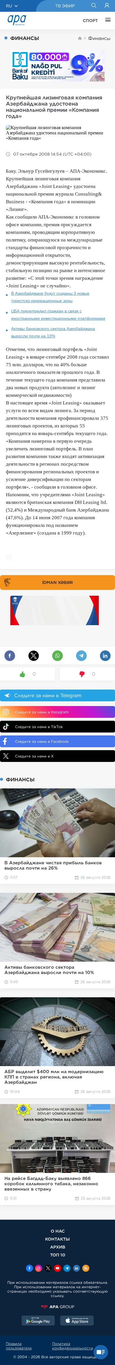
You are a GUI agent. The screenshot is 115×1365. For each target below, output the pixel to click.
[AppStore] (77, 1321)
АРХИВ (57, 1246)
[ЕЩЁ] (106, 21)
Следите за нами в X (34, 756)
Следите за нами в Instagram (41, 712)
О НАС (58, 1231)
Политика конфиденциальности (72, 1345)
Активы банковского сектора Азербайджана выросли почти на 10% (53, 332)
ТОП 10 (57, 1254)
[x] (48, 1269)
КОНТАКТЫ (57, 1238)
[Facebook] (29, 1269)
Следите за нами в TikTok (39, 727)
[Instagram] (38, 1269)
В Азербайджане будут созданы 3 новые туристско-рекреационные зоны (50, 297)
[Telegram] (66, 1269)
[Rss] (85, 1269)
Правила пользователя (19, 1345)
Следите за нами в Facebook (42, 741)
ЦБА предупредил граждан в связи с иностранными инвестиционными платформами (58, 315)
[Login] (107, 6)
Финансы (99, 38)
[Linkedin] (76, 1269)
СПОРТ (90, 20)
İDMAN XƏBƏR (57, 582)
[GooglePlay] (38, 1321)
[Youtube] (57, 1269)
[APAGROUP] (57, 1306)
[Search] (93, 6)
